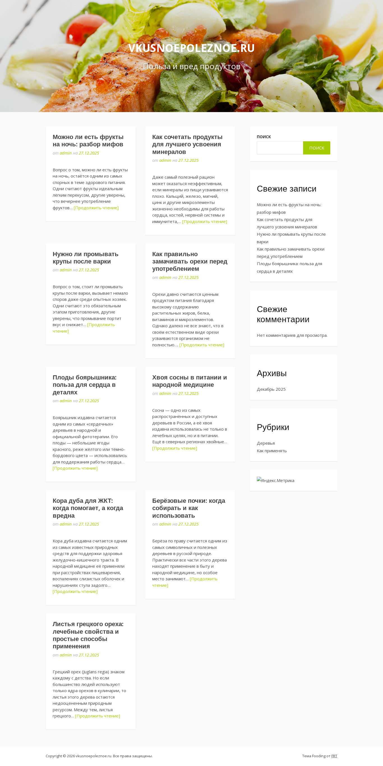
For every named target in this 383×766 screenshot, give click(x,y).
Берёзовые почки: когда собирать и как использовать (188, 508)
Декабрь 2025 (271, 389)
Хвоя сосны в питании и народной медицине (189, 381)
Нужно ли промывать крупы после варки (86, 258)
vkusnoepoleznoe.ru (191, 48)
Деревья (266, 443)
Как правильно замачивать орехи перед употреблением (189, 261)
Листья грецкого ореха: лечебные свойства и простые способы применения (88, 635)
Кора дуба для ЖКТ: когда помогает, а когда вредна (88, 508)
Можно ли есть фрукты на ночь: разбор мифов (88, 140)
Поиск (264, 136)
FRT (334, 755)
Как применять (272, 450)
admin (66, 153)
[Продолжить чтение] (96, 207)
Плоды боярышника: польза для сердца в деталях (85, 385)
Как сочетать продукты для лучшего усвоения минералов (187, 144)
